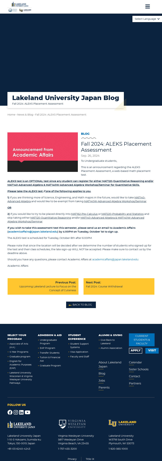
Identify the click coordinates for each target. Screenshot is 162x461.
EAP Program (47, 348)
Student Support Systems (79, 346)
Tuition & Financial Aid (50, 359)
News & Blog (25, 114)
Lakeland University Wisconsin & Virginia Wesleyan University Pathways (20, 378)
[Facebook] (9, 412)
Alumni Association (111, 348)
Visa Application (79, 352)
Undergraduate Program (48, 342)
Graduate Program (50, 365)
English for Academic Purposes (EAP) (20, 364)
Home (11, 114)
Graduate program (19, 356)
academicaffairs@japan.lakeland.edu (115, 259)
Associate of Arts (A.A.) (18, 346)
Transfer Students (49, 353)
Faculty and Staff (79, 356)
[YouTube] (27, 412)
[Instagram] (16, 412)
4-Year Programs (18, 352)
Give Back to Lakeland (108, 342)
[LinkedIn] (21, 412)
